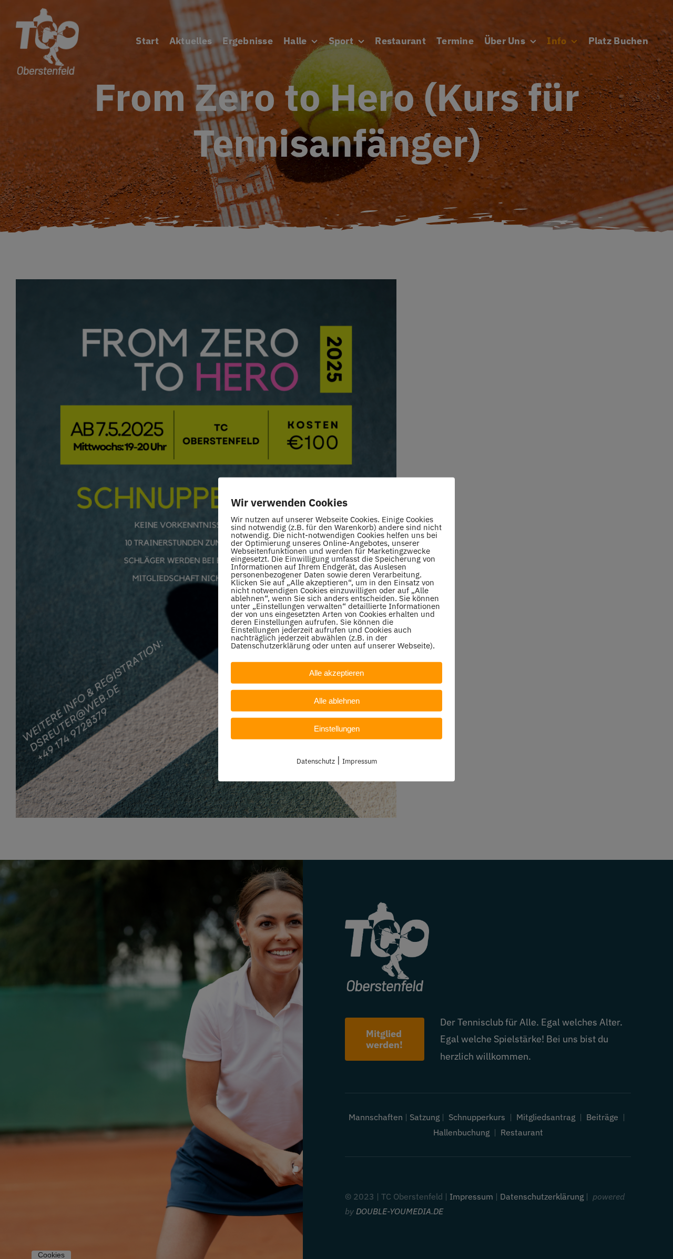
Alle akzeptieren (336, 672)
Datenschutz (316, 761)
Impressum (359, 761)
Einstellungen (337, 728)
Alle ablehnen (337, 700)
